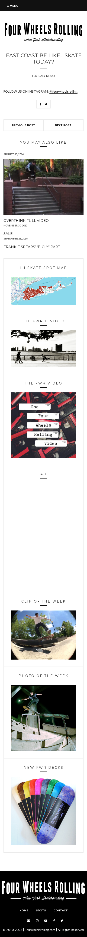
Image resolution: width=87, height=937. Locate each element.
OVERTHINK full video (26, 220)
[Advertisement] (43, 536)
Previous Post (23, 125)
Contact (61, 910)
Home (23, 910)
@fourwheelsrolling (63, 91)
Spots (41, 910)
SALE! (8, 233)
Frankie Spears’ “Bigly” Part (31, 247)
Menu (13, 5)
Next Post (63, 125)
